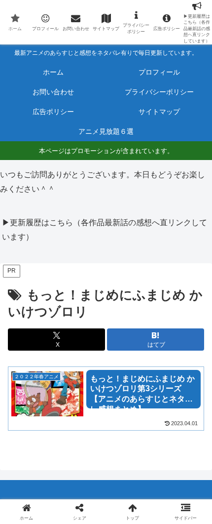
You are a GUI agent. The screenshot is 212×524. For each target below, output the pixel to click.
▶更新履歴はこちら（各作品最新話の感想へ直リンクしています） (104, 229)
